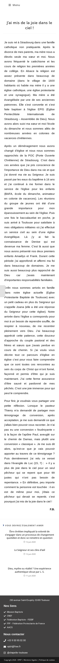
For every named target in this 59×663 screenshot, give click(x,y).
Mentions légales (31, 660)
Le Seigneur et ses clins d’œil (29, 550)
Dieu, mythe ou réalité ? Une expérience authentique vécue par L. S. (29, 570)
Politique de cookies (47, 660)
